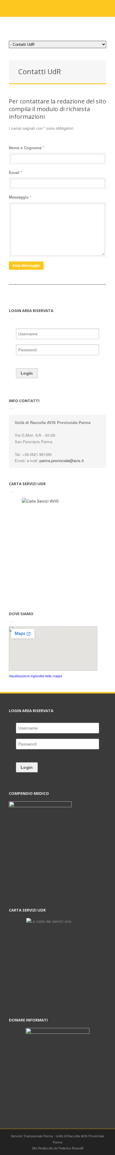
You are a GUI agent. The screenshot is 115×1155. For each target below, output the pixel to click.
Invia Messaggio (26, 266)
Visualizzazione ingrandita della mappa (35, 676)
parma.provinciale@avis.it (62, 460)
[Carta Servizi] (57, 548)
